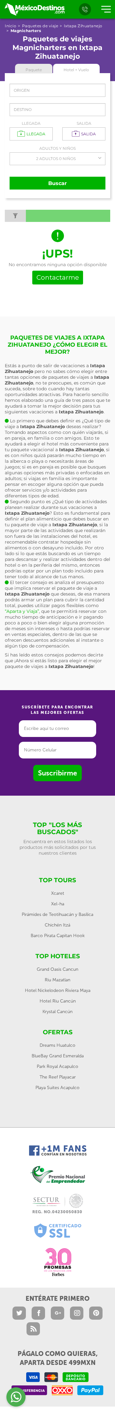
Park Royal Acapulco (57, 1066)
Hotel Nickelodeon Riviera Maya (57, 990)
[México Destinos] (34, 9)
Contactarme (57, 277)
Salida (84, 123)
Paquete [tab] (34, 69)
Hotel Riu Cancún (58, 1001)
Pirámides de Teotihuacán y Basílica (57, 914)
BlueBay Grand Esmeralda (58, 1056)
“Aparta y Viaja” (22, 611)
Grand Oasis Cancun (57, 969)
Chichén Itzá (57, 925)
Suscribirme (57, 773)
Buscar (57, 183)
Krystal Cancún (57, 1011)
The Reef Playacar (58, 1077)
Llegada (31, 123)
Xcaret (57, 893)
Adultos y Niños (57, 148)
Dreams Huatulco (57, 1045)
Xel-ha (57, 904)
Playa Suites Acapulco (57, 1087)
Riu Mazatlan (57, 980)
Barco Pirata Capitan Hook (58, 935)
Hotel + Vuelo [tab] (76, 69)
